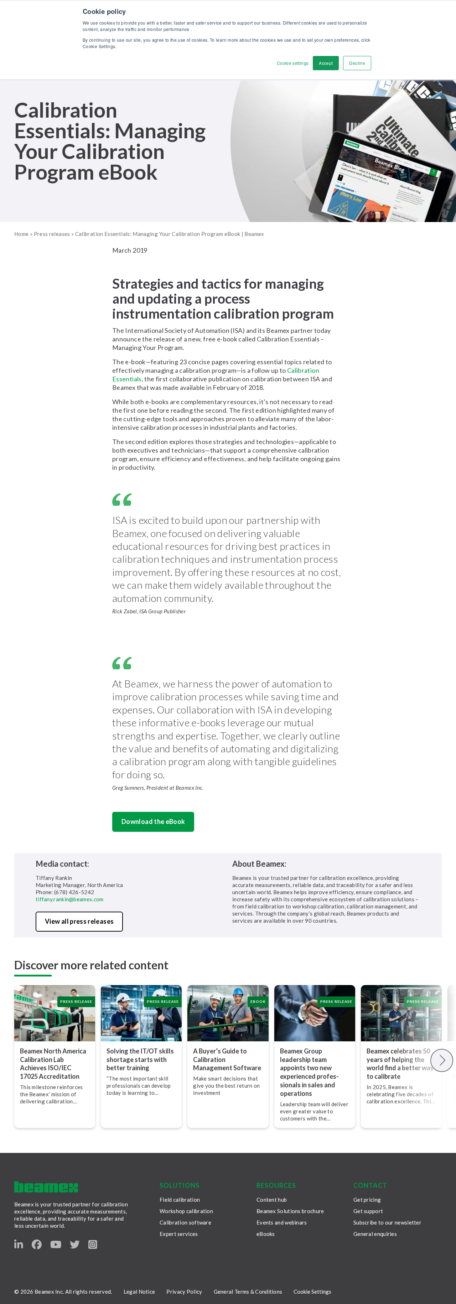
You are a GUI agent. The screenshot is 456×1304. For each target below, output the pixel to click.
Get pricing (367, 1199)
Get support (368, 1211)
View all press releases (79, 921)
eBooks (265, 1234)
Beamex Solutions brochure (290, 1211)
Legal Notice (139, 1291)
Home (21, 234)
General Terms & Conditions (248, 1291)
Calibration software (185, 1222)
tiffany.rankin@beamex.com (70, 899)
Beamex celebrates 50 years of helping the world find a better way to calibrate (400, 1064)
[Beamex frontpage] (46, 1186)
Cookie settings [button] (293, 63)
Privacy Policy (184, 1291)
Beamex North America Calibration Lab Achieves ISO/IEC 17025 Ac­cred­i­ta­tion (53, 1064)
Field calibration (180, 1199)
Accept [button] (326, 63)
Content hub (271, 1199)
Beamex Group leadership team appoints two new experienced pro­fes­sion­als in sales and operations (309, 1072)
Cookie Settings (312, 1291)
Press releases (52, 234)
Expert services (179, 1234)
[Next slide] (442, 1060)
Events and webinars (281, 1222)
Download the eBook (153, 821)
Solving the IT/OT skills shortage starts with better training (140, 1059)
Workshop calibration (186, 1211)
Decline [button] (357, 63)
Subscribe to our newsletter (387, 1222)
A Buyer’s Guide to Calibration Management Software (227, 1059)
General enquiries (375, 1234)
